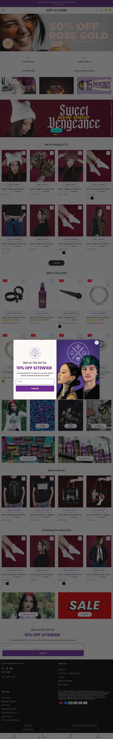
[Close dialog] (97, 343)
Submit (35, 388)
